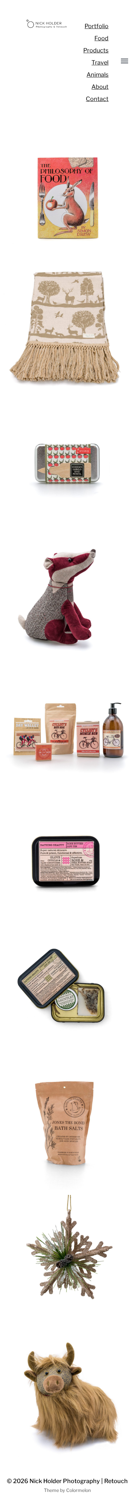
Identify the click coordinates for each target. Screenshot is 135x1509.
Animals (97, 74)
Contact (97, 98)
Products (95, 50)
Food (101, 38)
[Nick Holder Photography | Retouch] (47, 24)
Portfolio (96, 26)
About (99, 86)
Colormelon (78, 1490)
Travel (99, 62)
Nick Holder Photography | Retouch (78, 1481)
